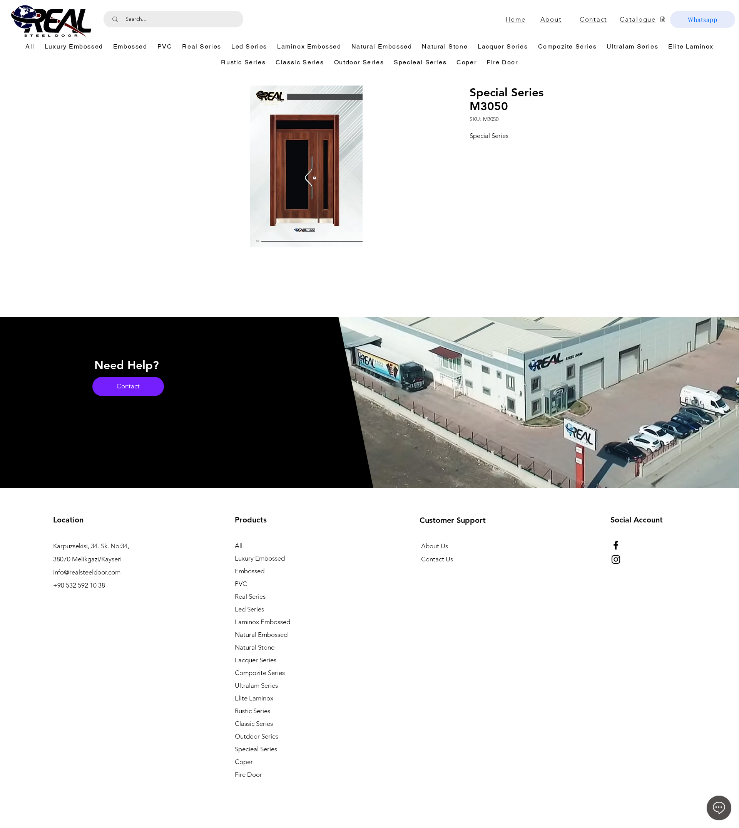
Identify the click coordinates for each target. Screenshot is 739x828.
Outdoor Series (256, 736)
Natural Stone (254, 647)
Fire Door (248, 774)
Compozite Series (260, 673)
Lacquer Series (255, 660)
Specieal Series (256, 749)
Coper (244, 762)
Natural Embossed (261, 634)
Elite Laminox (254, 698)
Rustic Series (252, 711)
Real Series (250, 596)
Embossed (249, 571)
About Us (434, 546)
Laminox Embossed (262, 622)
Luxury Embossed (260, 558)
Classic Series (254, 723)
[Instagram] (616, 559)
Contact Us (437, 559)
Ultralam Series (256, 685)
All (238, 545)
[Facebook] (616, 545)
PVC (241, 584)
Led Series (249, 609)
